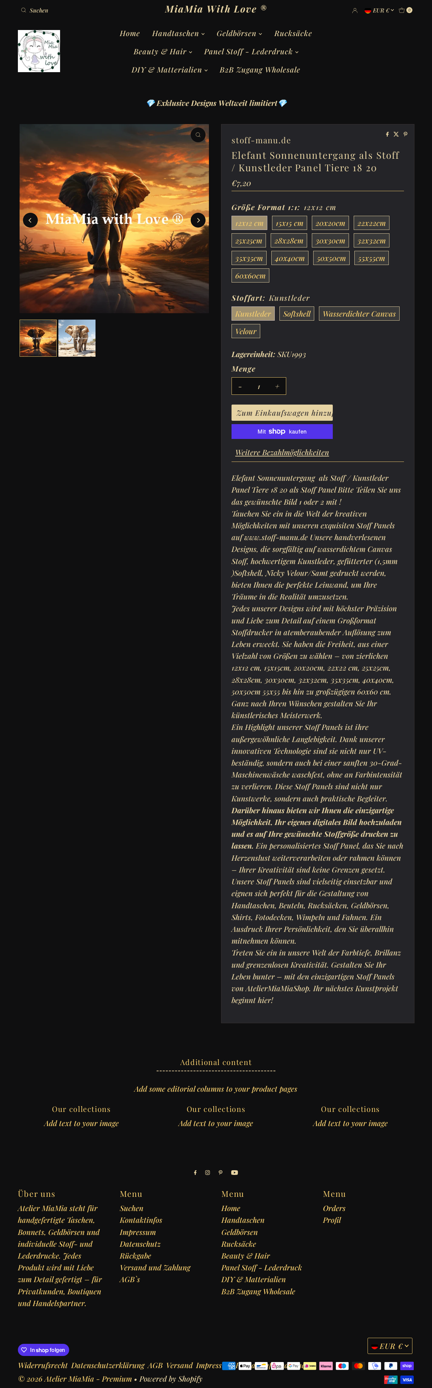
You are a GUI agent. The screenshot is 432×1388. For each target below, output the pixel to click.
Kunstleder (253, 313)
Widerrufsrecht (43, 1365)
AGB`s (130, 1279)
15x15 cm (289, 223)
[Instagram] (207, 1172)
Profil (332, 1220)
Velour (245, 331)
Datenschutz (140, 1244)
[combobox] (82, 10)
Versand (179, 1365)
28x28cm (288, 240)
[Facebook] (195, 1172)
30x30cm (330, 240)
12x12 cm (249, 223)
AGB (155, 1365)
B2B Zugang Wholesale (260, 69)
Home (130, 33)
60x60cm (250, 275)
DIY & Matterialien (168, 69)
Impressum (138, 1232)
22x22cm (371, 223)
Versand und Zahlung (155, 1267)
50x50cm (331, 258)
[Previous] (30, 220)
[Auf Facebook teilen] (388, 134)
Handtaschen (176, 33)
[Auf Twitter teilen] (397, 134)
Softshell (296, 313)
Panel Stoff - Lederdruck (249, 51)
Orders (334, 1208)
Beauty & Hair (161, 51)
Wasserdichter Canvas (359, 313)
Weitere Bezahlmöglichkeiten (282, 452)
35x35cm (249, 258)
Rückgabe (135, 1255)
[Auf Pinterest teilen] (405, 134)
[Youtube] (234, 1172)
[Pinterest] (220, 1172)
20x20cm (330, 223)
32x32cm (371, 240)
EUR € (382, 10)
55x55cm (371, 258)
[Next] (198, 220)
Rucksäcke (293, 33)
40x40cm (290, 258)
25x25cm (248, 240)
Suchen (131, 1208)
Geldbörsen (238, 33)
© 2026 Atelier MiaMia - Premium (75, 1379)
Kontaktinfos (141, 1220)
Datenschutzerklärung (107, 1365)
